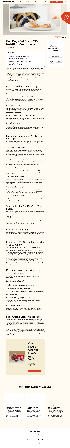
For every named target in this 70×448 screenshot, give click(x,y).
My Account (31, 436)
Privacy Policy (37, 443)
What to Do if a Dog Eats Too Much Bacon (18, 58)
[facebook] (63, 37)
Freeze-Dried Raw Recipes (34, 434)
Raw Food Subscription (61, 434)
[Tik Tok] (38, 440)
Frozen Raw (55, 54)
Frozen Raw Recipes (20, 434)
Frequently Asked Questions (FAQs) (16, 63)
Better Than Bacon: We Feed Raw (16, 64)
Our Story (28, 1)
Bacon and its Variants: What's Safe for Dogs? (19, 56)
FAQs (23, 436)
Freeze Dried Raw (55, 56)
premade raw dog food (35, 74)
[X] (35, 440)
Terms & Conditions (30, 443)
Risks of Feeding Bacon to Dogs (15, 55)
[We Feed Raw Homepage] (8, 1)
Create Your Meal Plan (34, 370)
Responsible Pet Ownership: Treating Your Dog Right (20, 61)
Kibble (59, 61)
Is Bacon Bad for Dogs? (14, 59)
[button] (65, 1)
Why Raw (20, 1)
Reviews (45, 1)
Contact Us (57, 443)
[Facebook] (31, 440)
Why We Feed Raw (8, 434)
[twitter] (66, 37)
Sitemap (42, 443)
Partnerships (38, 436)
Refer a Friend (45, 436)
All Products (37, 1)
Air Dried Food (51, 62)
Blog (27, 436)
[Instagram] (27, 440)
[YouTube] (42, 440)
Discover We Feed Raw (56, 1)
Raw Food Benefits (48, 434)
